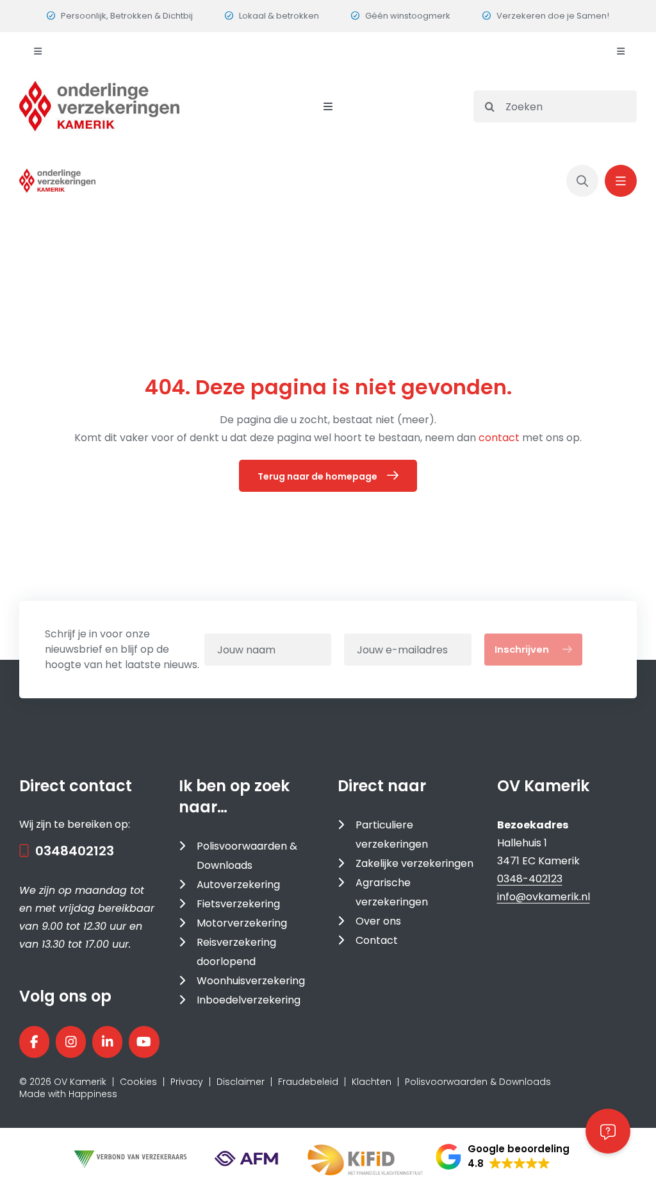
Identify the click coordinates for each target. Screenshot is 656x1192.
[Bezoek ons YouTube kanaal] (144, 1042)
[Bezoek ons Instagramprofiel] (71, 1042)
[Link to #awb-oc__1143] (621, 181)
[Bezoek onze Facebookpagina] (34, 1042)
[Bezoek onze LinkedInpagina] (107, 1042)
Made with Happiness (68, 1093)
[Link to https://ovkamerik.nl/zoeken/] (582, 181)
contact (500, 437)
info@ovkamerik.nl (543, 896)
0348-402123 (529, 878)
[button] (502, 1156)
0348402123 (74, 851)
